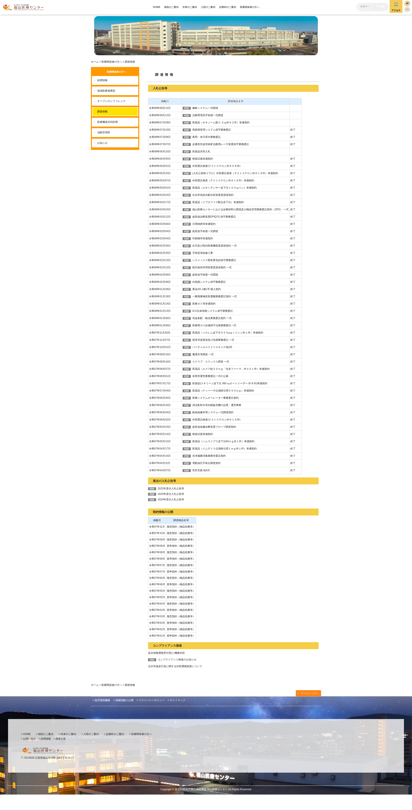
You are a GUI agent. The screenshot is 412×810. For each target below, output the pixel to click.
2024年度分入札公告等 (171, 499)
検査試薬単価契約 (202, 158)
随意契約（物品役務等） (181, 526)
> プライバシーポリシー (150, 700)
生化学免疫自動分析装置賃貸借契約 (213, 195)
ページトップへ (310, 693)
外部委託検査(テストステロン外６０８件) (216, 166)
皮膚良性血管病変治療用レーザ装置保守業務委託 (220, 144)
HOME (156, 7)
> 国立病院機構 (101, 700)
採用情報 (102, 80)
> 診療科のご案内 (114, 734)
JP (407, 3)
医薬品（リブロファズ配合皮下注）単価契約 (218, 202)
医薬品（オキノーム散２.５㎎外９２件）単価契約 (221, 122)
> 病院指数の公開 (123, 700)
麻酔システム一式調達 (205, 108)
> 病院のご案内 (44, 734)
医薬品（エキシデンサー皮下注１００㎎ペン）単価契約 (224, 187)
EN (407, 9)
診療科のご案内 (227, 7)
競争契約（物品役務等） (181, 545)
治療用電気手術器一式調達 (207, 115)
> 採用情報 (44, 738)
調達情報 (102, 111)
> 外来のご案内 (67, 734)
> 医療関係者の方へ (140, 734)
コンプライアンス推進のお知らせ (177, 659)
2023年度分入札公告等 (171, 494)
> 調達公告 (59, 738)
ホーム (95, 61)
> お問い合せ (28, 738)
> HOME (26, 734)
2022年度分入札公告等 (171, 488)
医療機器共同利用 (107, 122)
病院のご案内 (171, 7)
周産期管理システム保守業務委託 (211, 129)
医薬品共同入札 (201, 151)
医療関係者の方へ (249, 7)
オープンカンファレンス (111, 101)
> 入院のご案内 (90, 734)
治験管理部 (103, 132)
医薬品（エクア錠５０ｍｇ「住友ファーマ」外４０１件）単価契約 (231, 368)
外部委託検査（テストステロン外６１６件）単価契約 (223, 180)
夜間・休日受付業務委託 (206, 137)
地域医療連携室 (106, 90)
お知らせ (102, 143)
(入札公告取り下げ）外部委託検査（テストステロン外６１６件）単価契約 (235, 173)
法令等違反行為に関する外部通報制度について (175, 666)
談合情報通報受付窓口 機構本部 (166, 653)
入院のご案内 (208, 7)
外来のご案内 (190, 7)
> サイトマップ (176, 700)
